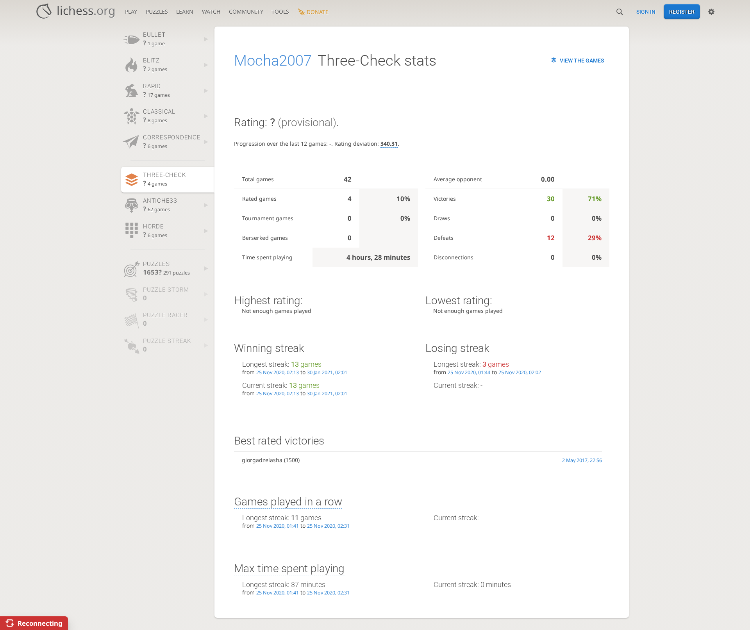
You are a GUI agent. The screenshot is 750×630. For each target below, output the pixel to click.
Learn (184, 11)
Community (246, 11)
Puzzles (157, 11)
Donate (318, 12)
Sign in (645, 12)
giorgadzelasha (262, 460)
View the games (582, 60)
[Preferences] (711, 11)
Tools (280, 11)
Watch (211, 11)
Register (682, 12)
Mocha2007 (273, 60)
